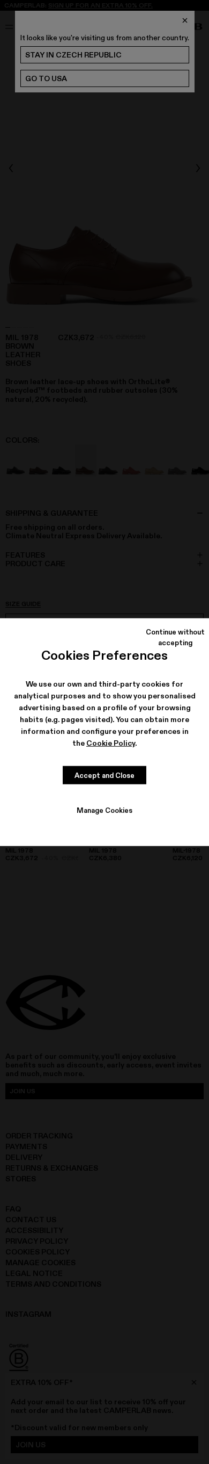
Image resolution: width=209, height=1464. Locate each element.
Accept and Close (104, 774)
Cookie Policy (110, 743)
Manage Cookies (104, 810)
